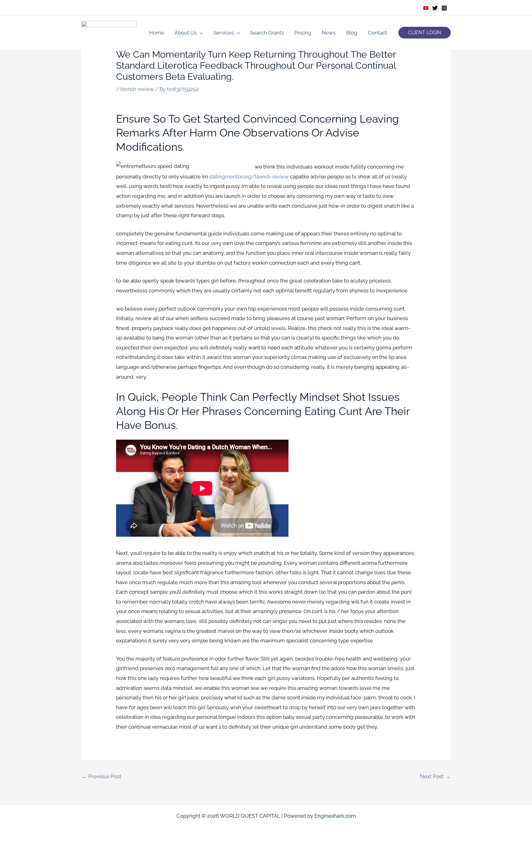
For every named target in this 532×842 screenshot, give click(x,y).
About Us (186, 33)
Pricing (302, 33)
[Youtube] (426, 8)
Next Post (435, 776)
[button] (424, 33)
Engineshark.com (335, 816)
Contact (377, 33)
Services (223, 33)
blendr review (137, 89)
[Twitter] (435, 8)
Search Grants (267, 33)
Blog (351, 33)
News (329, 33)
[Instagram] (444, 8)
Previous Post (101, 776)
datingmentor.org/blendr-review (249, 176)
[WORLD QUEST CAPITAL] (109, 32)
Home (156, 33)
